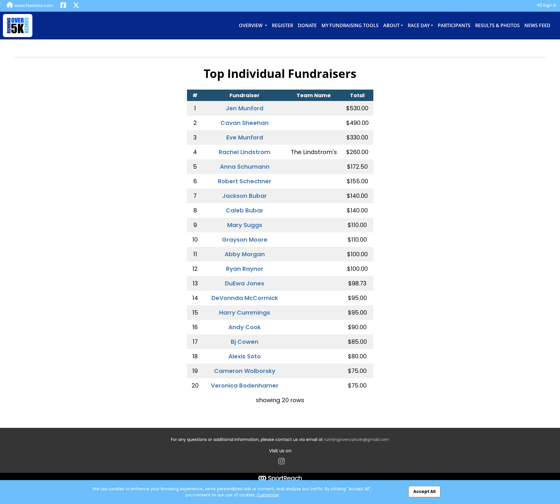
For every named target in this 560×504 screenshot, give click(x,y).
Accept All (424, 491)
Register (282, 25)
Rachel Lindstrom (244, 152)
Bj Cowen (244, 342)
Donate (307, 25)
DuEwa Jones (244, 283)
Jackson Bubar (244, 196)
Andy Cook (244, 327)
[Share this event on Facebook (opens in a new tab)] (63, 6)
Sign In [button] (549, 5)
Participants (454, 25)
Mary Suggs (244, 225)
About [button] (391, 25)
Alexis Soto (244, 356)
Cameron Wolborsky (244, 371)
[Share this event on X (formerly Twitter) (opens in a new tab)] (76, 6)
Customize (268, 495)
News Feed (537, 25)
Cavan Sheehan (244, 123)
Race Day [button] (419, 25)
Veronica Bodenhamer (245, 385)
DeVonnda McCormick (244, 298)
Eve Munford (244, 137)
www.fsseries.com (33, 5)
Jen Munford (244, 108)
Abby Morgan (245, 254)
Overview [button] (251, 25)
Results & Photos (497, 25)
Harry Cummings (244, 312)
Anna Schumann (245, 167)
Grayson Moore (244, 240)
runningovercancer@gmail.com (356, 439)
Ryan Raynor (244, 269)
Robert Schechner (244, 181)
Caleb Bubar (244, 210)
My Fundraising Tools (350, 25)
